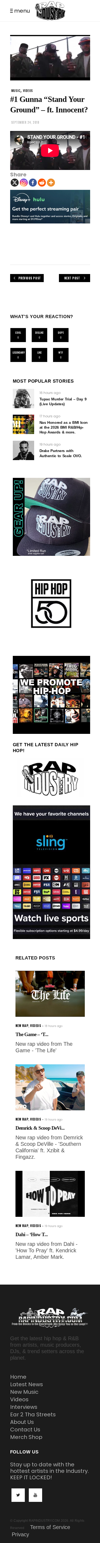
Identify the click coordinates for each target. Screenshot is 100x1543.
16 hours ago (50, 392)
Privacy (20, 1534)
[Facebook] (33, 183)
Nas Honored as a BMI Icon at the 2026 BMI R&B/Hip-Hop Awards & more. (63, 427)
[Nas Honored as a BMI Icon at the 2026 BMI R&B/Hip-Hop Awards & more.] (23, 424)
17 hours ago (49, 416)
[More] (51, 183)
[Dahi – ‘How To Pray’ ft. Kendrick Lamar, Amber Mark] (50, 1194)
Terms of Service (50, 1527)
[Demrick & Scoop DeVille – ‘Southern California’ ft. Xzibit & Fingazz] (50, 1087)
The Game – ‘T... (32, 1034)
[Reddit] (42, 183)
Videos (19, 1399)
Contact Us (25, 1429)
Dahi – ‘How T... (31, 1234)
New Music (24, 1392)
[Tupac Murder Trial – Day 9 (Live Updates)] (23, 398)
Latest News (26, 1384)
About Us (22, 1422)
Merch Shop (26, 1437)
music (16, 90)
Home (18, 1377)
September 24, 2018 (25, 122)
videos (28, 90)
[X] (15, 183)
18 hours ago (53, 1026)
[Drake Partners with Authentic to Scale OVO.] (23, 450)
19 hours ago (50, 444)
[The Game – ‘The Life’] (50, 994)
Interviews (23, 1407)
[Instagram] (24, 183)
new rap (21, 1025)
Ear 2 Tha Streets (33, 1414)
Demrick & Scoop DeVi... (40, 1128)
